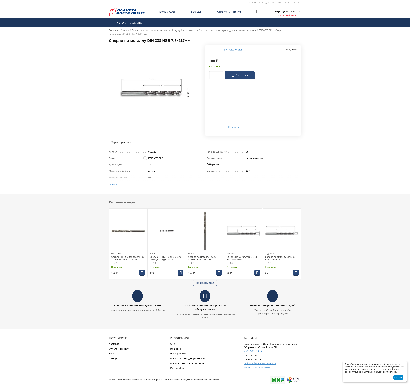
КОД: (288, 49)
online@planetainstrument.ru (260, 363)
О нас (173, 343)
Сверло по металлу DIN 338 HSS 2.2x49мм (280, 258)
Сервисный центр (229, 11)
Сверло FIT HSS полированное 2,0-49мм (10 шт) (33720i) (128, 258)
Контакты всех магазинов (258, 367)
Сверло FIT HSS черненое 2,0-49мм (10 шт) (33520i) (166, 258)
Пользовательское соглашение (187, 363)
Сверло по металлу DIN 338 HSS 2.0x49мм (242, 258)
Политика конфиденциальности (187, 358)
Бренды (196, 11)
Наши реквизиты (179, 353)
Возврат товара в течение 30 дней (272, 305)
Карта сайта (177, 368)
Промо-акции (166, 11)
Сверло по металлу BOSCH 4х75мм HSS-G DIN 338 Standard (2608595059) (202, 258)
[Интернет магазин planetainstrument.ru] (127, 11)
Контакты (114, 353)
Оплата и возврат (119, 348)
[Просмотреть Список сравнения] (261, 12)
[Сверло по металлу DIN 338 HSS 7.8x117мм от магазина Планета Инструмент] (155, 88)
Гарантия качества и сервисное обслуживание (205, 307)
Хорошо (398, 377)
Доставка (114, 343)
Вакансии (175, 348)
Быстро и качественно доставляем (137, 305)
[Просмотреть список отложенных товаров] (255, 12)
